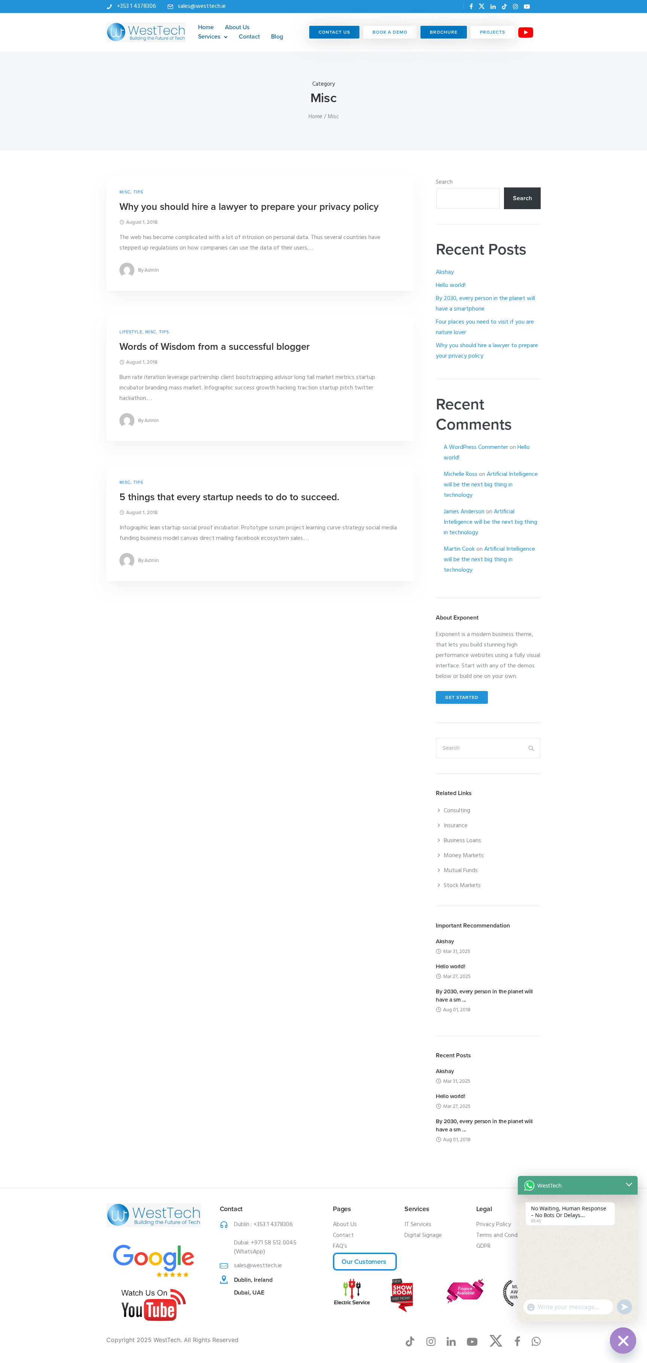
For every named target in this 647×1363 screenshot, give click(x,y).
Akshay (445, 272)
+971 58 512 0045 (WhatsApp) (265, 1247)
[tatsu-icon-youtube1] (475, 1341)
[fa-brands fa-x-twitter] (482, 6)
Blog (277, 36)
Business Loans (462, 841)
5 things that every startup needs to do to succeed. (229, 497)
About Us (237, 27)
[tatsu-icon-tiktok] (504, 6)
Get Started (462, 697)
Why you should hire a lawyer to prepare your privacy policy (249, 207)
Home (206, 27)
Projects (492, 32)
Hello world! (450, 285)
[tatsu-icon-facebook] (471, 6)
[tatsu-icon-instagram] (515, 6)
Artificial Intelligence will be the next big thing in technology (491, 485)
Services (209, 36)
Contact (249, 36)
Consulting (457, 811)
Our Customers (363, 1261)
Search (444, 182)
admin (152, 270)
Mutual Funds (461, 870)
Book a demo (390, 32)
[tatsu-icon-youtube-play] (527, 6)
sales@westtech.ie (202, 6)
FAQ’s (340, 1246)
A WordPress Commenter (476, 447)
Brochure (444, 32)
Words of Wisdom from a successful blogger (214, 346)
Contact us (334, 32)
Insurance (456, 826)
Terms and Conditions (503, 1235)
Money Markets (464, 856)
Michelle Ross (460, 474)
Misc (124, 192)
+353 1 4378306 (136, 6)
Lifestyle (130, 332)
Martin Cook (459, 549)
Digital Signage (423, 1235)
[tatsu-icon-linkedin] (493, 6)
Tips (138, 192)
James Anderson (464, 512)
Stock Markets (462, 885)
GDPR (483, 1246)
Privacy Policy (493, 1224)
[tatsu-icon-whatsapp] (538, 6)
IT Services (417, 1224)
